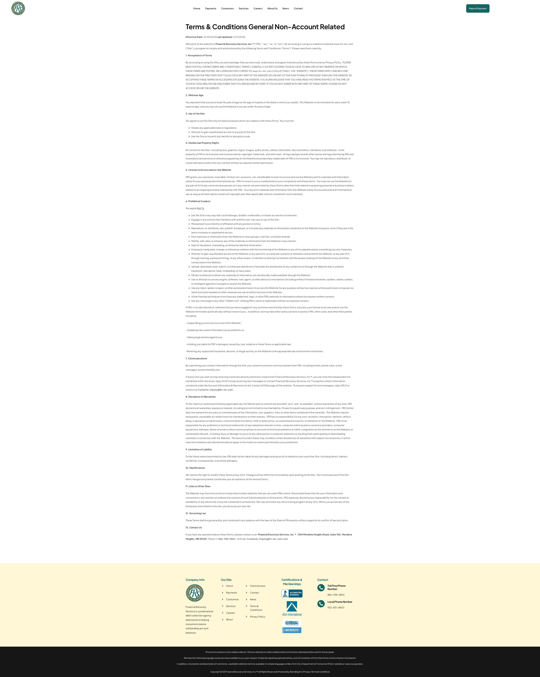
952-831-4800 (336, 607)
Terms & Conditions (320, 671)
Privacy (306, 671)
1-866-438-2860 (225, 538)
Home (229, 585)
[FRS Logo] (18, 2)
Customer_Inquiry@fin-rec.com (215, 389)
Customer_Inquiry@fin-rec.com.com (267, 538)
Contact (254, 592)
